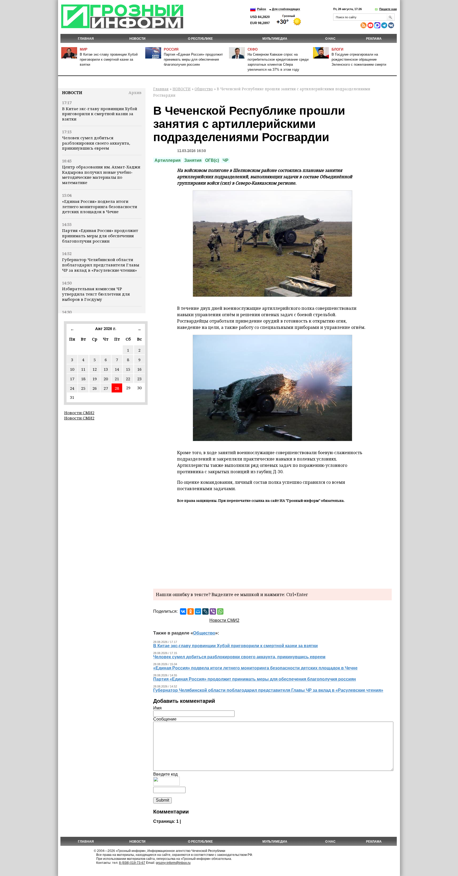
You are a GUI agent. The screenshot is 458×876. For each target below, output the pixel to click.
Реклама (374, 39)
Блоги (337, 49)
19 (95, 378)
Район (261, 9)
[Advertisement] (272, 545)
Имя (157, 708)
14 (117, 369)
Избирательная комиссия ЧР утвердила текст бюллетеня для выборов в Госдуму (96, 294)
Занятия (192, 160)
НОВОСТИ (137, 39)
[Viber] (213, 611)
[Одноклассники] (190, 611)
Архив (135, 92)
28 (117, 388)
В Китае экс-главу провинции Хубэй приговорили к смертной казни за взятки (109, 59)
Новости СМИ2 (79, 412)
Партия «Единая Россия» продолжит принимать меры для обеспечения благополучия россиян (193, 59)
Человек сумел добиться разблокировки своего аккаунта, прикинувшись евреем (96, 143)
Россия (171, 49)
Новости (72, 92)
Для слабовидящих (286, 9)
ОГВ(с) (212, 160)
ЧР (225, 160)
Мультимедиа (274, 39)
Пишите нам (388, 9)
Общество (204, 88)
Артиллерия (167, 160)
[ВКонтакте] (183, 611)
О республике (200, 39)
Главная (86, 39)
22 (128, 378)
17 (72, 378)
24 (72, 388)
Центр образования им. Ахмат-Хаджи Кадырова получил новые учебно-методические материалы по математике (101, 174)
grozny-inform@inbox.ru (173, 863)
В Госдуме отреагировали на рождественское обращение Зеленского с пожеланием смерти (359, 59)
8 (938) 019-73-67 (132, 863)
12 (95, 369)
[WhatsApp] (220, 611)
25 (83, 388)
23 (139, 378)
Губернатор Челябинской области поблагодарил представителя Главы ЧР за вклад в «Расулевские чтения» (100, 265)
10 (72, 369)
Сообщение (165, 719)
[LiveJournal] (205, 611)
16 (139, 369)
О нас (330, 39)
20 (106, 378)
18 (83, 378)
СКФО (253, 49)
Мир (83, 49)
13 (106, 369)
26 (95, 388)
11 (83, 369)
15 (128, 369)
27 (106, 388)
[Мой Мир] (198, 611)
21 (117, 378)
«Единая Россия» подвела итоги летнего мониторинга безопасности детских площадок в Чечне (99, 206)
